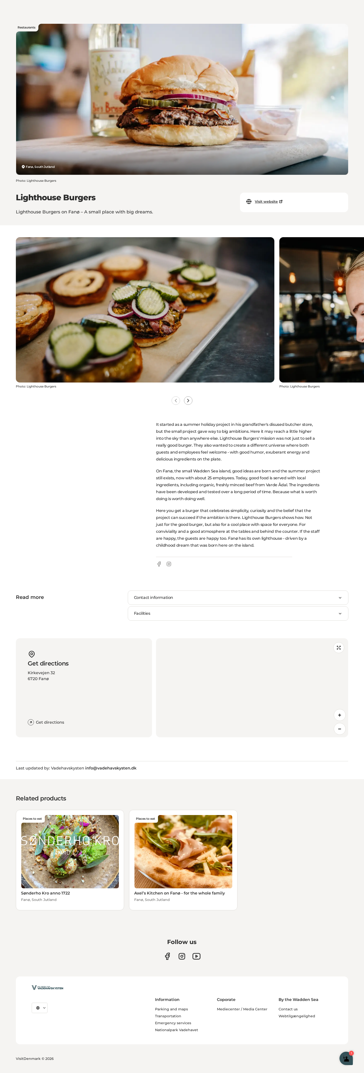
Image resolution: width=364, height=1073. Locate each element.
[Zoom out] (340, 729)
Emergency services (173, 1023)
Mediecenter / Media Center (242, 1009)
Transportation (168, 1016)
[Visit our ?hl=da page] (182, 956)
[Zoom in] (340, 715)
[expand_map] (338, 647)
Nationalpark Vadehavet (176, 1030)
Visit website (266, 201)
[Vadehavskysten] (47, 987)
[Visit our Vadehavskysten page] (167, 956)
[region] (252, 687)
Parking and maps (171, 1009)
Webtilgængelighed (297, 1016)
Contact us (288, 1009)
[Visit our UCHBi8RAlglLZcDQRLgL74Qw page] (196, 956)
